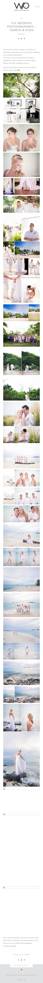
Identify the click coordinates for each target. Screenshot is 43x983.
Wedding (21, 34)
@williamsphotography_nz (21, 965)
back (21, 18)
